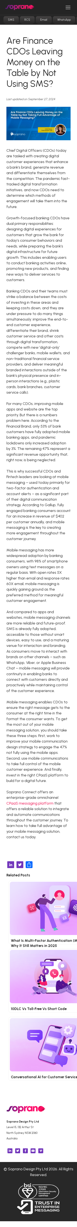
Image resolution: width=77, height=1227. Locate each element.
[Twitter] (20, 865)
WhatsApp (64, 19)
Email (43, 19)
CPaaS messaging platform (29, 803)
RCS (27, 19)
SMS (11, 19)
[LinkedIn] (10, 865)
